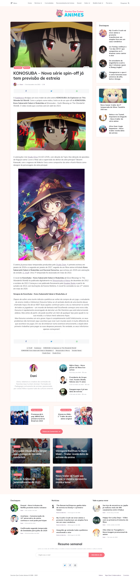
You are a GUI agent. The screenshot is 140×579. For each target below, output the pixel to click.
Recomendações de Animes (65, 3)
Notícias (37, 3)
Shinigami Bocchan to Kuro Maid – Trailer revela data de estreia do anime (72, 454)
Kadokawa (19, 98)
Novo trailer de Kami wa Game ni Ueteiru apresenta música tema (71, 479)
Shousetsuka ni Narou (61, 280)
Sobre (86, 3)
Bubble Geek (97, 3)
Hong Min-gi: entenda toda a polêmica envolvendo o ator (72, 531)
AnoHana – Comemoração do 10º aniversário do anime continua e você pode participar (33, 518)
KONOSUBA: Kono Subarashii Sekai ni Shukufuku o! (37, 350)
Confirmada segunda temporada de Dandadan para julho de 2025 (33, 529)
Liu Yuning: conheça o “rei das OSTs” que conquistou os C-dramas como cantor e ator (117, 51)
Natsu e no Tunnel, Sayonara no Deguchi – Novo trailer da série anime (118, 117)
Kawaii (79, 3)
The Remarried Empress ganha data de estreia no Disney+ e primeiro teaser (71, 507)
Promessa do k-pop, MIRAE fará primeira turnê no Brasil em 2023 (38, 417)
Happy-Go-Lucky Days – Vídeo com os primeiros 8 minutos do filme (115, 520)
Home (30, 3)
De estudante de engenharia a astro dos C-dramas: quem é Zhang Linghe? (117, 64)
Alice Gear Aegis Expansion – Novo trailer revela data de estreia (116, 129)
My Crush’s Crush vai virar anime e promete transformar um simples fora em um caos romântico (117, 36)
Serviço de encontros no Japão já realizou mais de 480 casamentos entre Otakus (115, 507)
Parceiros (109, 3)
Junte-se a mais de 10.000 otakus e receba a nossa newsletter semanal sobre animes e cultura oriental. (70, 549)
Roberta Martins (61, 512)
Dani (21, 84)
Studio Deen (61, 264)
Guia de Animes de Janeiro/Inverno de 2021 (27, 480)
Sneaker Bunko (70, 283)
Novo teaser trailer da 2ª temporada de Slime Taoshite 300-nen (112, 107)
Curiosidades (49, 3)
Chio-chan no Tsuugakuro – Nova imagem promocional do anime (115, 532)
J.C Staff (25, 273)
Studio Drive (33, 157)
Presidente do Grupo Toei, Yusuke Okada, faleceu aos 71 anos (77, 379)
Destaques (18, 67)
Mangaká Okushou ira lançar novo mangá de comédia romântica (30, 454)
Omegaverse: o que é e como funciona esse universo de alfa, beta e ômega (118, 75)
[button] (51, 131)
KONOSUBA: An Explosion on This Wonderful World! (59, 348)
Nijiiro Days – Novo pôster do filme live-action (77, 367)
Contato (126, 575)
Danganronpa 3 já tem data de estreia (78, 390)
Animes (59, 471)
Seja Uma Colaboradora (113, 575)
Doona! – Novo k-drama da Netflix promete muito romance (33, 506)
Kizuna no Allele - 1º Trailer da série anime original (65, 416)
